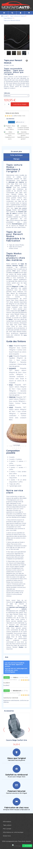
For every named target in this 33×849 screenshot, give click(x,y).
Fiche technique (16, 155)
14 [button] (16, 448)
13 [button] (15, 448)
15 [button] (18, 448)
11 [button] (26, 446)
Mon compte (7, 829)
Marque (16, 159)
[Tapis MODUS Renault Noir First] (9, 53)
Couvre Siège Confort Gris (16, 740)
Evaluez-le (20, 122)
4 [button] (13, 446)
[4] (11, 116)
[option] (16, 435)
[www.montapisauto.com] (16, 5)
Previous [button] (5, 53)
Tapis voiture (7, 825)
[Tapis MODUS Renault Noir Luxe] (14, 53)
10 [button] (24, 446)
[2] (7, 116)
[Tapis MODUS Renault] (19, 53)
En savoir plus (16, 151)
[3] (9, 116)
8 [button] (20, 446)
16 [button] (20, 448)
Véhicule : (7, 93)
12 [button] (13, 448)
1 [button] (7, 446)
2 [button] (9, 446)
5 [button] (15, 446)
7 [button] (18, 446)
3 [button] (11, 446)
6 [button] (16, 446)
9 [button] (22, 446)
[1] (5, 116)
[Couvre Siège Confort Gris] (16, 726)
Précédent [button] (5, 37)
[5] (13, 116)
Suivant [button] (28, 37)
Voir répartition (10, 118)
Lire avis (11, 122)
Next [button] (28, 53)
